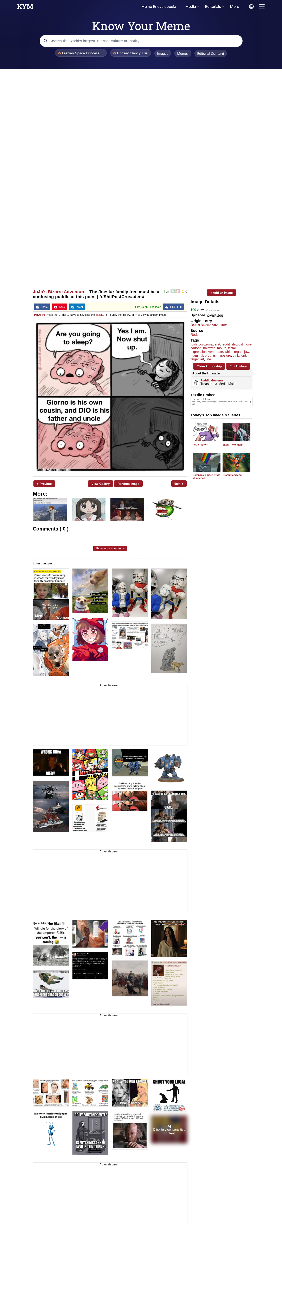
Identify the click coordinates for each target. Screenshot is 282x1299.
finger (195, 359)
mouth (221, 348)
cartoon (196, 348)
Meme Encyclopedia (158, 6)
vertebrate (215, 352)
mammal (197, 355)
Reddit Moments (212, 380)
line (208, 359)
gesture (225, 355)
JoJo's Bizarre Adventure (59, 291)
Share (43, 307)
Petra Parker (200, 444)
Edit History (238, 366)
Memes (182, 53)
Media (190, 6)
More (234, 6)
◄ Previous (44, 483)
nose (248, 344)
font (243, 355)
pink (236, 355)
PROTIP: (39, 314)
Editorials (213, 6)
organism (211, 355)
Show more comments (110, 548)
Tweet (78, 307)
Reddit (195, 334)
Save (61, 307)
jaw (246, 352)
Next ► (179, 483)
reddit (226, 344)
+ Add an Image (221, 292)
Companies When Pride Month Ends (206, 477)
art (202, 359)
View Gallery (100, 483)
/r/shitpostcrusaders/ (205, 344)
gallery (99, 314)
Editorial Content (210, 53)
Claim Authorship (209, 366)
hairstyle (209, 348)
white (228, 352)
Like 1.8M (175, 307)
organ (238, 352)
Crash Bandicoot (232, 475)
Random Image (128, 483)
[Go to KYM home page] (25, 8)
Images (162, 53)
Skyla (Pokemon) (233, 444)
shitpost (237, 344)
